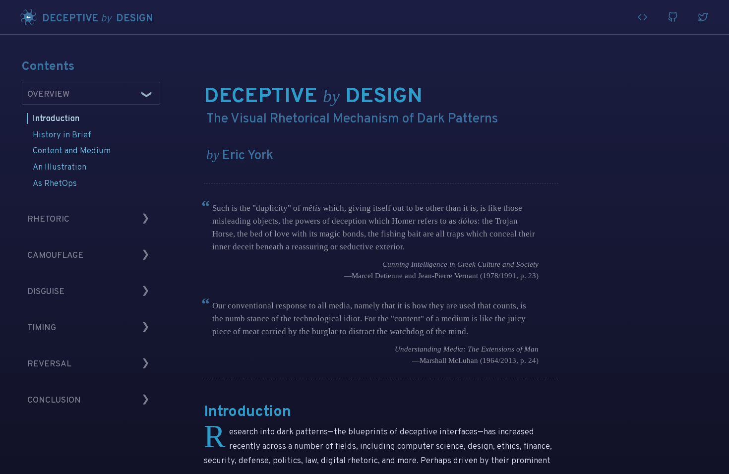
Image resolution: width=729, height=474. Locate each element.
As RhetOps (55, 183)
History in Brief (62, 135)
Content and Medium (72, 151)
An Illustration (59, 167)
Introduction (56, 119)
